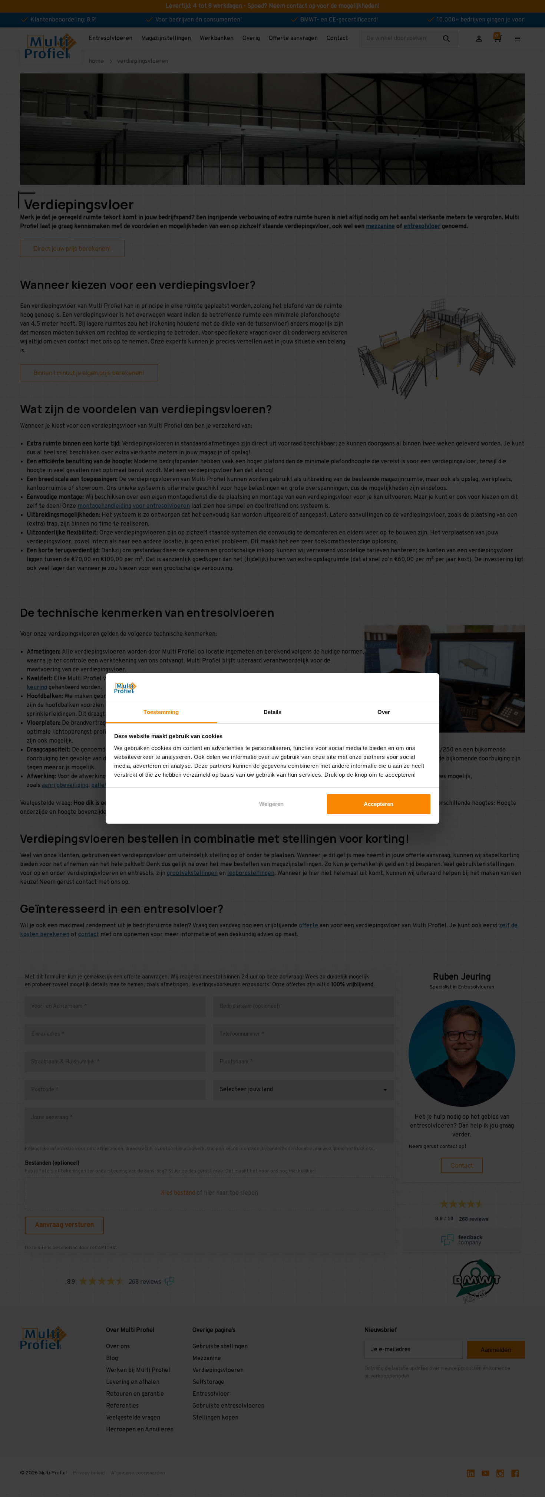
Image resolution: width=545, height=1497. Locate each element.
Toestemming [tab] (161, 712)
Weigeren (271, 804)
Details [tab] (273, 712)
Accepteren (378, 804)
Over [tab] (383, 712)
